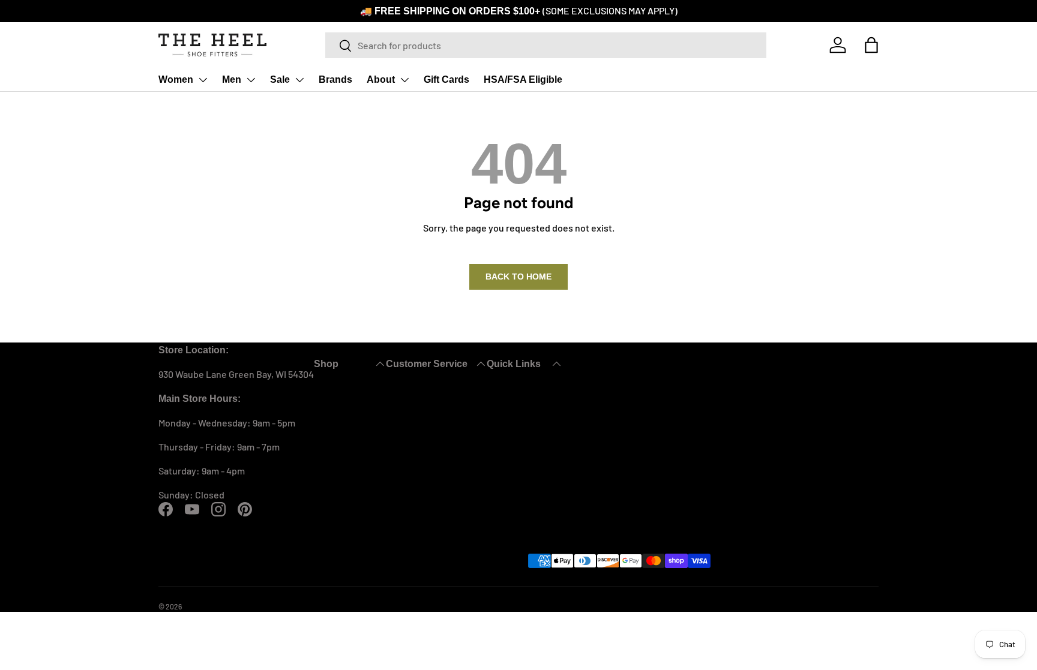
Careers (820, 536)
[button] (871, 44)
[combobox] (545, 45)
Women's (495, 416)
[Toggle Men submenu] (246, 79)
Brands (328, 79)
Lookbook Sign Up (841, 488)
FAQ (639, 464)
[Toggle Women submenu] (200, 79)
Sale (274, 79)
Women (174, 79)
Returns (648, 440)
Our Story (823, 416)
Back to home (518, 276)
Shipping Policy (663, 512)
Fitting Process (835, 440)
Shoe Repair (828, 464)
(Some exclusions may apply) (598, 10)
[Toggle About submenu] (393, 79)
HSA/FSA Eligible (506, 79)
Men (227, 79)
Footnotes (825, 560)
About (370, 79)
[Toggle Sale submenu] (293, 79)
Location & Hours (839, 512)
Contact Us (654, 416)
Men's (488, 440)
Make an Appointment (676, 488)
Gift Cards (433, 79)
